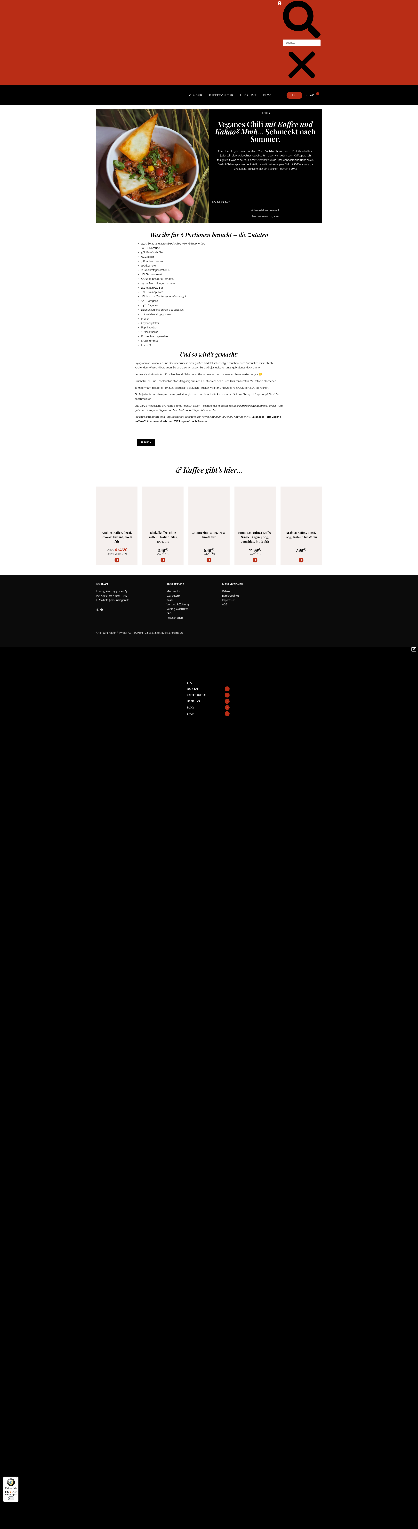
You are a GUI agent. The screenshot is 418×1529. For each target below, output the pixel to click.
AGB (224, 604)
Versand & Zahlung (178, 604)
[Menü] (16, 1478)
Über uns (248, 95)
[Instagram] (101, 609)
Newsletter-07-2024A (266, 210)
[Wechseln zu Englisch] (280, 95)
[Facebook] (97, 609)
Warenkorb (173, 595)
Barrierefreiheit (230, 595)
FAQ (169, 613)
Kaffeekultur (221, 95)
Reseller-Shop (175, 617)
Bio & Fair (194, 95)
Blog (267, 95)
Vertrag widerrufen (177, 608)
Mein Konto (173, 591)
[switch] (11, 1498)
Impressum (228, 600)
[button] (302, 20)
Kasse (170, 600)
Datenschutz (229, 591)
